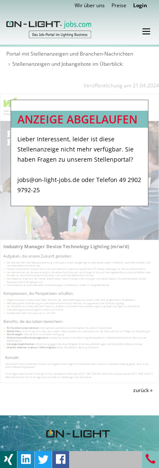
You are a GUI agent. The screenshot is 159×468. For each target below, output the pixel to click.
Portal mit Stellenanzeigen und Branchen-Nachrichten (69, 53)
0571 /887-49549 (90, 373)
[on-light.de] (78, 433)
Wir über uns (90, 5)
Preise (119, 5)
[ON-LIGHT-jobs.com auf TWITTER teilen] (43, 459)
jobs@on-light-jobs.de (48, 180)
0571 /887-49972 (142, 373)
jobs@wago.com (70, 376)
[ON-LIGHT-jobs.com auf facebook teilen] (60, 459)
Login (140, 5)
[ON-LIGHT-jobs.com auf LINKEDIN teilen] (25, 459)
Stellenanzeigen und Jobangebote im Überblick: (67, 63)
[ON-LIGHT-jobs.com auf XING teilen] (8, 459)
